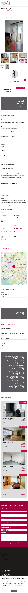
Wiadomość (3, 532)
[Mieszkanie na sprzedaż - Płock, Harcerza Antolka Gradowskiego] (14, 413)
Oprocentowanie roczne (7, 304)
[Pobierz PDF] (6, 17)
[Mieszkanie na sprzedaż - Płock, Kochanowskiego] (14, 486)
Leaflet (15, 284)
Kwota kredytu (5, 294)
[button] (3, 36)
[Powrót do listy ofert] (2, 17)
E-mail (2, 518)
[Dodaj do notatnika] (9, 17)
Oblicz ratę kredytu (20, 106)
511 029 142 (8, 91)
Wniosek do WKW (5, 338)
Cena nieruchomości (6, 329)
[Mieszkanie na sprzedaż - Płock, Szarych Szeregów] (14, 438)
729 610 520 (8, 89)
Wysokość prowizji (5, 348)
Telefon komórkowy (6, 523)
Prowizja (3, 343)
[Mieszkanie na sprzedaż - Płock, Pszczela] (14, 462)
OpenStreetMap (20, 284)
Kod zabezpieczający (6, 528)
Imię (2, 513)
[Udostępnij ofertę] (11, 17)
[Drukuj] (4, 17)
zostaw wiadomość (20, 87)
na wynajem (8, 569)
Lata (2, 299)
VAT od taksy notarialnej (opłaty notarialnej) (12, 333)
